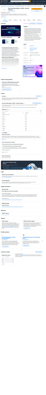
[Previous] (1, 42)
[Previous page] (35, 110)
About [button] (1, 2)
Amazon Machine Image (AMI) (34, 52)
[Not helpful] (7, 152)
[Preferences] (40, 111)
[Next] (20, 42)
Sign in (37, 1)
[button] (11, 32)
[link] (33, 6)
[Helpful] (5, 152)
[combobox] (19, 1)
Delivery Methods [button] (11, 2)
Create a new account (42, 1)
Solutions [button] (16, 2)
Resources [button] (21, 2)
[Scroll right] (41, 20)
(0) (5, 17)
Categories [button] (5, 2)
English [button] (34, 1)
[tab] (5, 20)
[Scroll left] (1, 20)
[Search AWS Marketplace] (30, 1)
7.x (30, 58)
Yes (30, 62)
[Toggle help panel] (44, 6)
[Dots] (21, 249)
